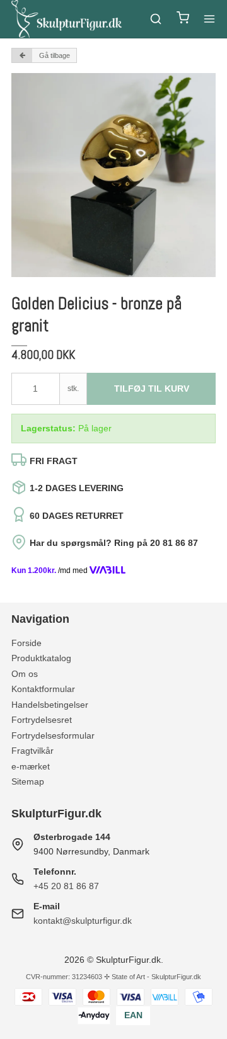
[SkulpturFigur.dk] (66, 19)
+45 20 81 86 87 (66, 886)
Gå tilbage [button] (54, 55)
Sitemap (27, 781)
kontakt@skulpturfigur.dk (82, 921)
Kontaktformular (43, 689)
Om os (24, 674)
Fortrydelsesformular (53, 735)
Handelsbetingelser (49, 705)
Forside (26, 643)
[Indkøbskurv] (183, 19)
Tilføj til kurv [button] (151, 388)
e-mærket (30, 766)
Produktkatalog (41, 658)
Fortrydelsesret (41, 720)
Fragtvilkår (32, 751)
